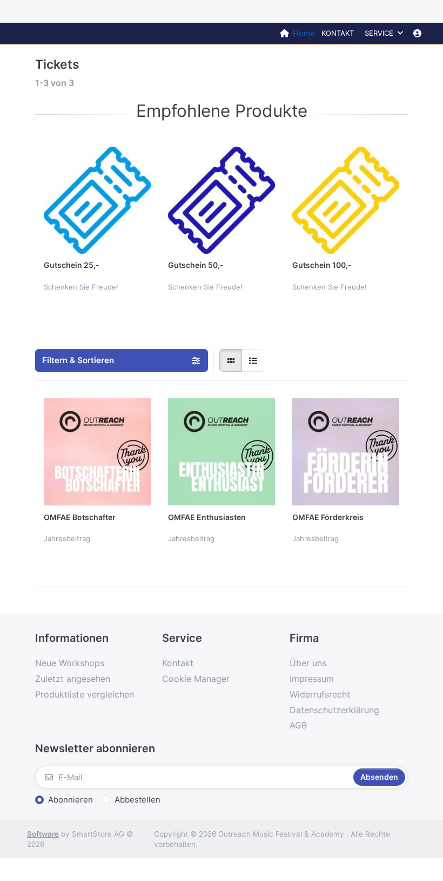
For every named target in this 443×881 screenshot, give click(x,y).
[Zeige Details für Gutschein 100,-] (345, 200)
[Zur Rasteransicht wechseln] (230, 360)
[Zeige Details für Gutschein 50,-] (221, 200)
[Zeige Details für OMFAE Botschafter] (97, 451)
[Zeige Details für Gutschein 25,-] (97, 200)
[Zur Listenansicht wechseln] (252, 360)
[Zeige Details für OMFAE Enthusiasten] (221, 451)
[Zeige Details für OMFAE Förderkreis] (345, 451)
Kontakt (337, 33)
